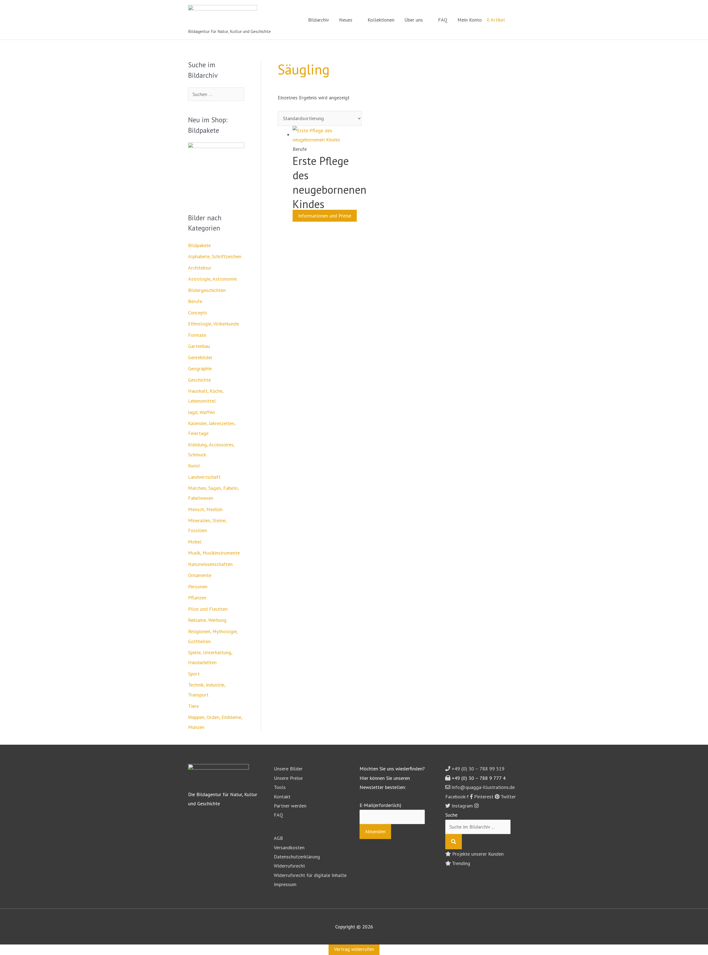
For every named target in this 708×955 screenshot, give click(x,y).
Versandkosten (289, 847)
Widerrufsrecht (289, 866)
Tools (280, 787)
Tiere (193, 706)
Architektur (199, 268)
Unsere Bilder (288, 768)
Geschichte (199, 380)
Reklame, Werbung (207, 620)
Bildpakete (199, 245)
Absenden (375, 831)
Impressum (285, 884)
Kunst (194, 465)
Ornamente (199, 575)
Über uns (413, 20)
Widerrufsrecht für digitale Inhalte (310, 875)
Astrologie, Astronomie (212, 279)
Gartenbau (199, 346)
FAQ (442, 20)
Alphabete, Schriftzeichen (214, 256)
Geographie (200, 368)
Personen (197, 586)
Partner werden (290, 806)
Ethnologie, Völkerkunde (213, 323)
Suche (451, 815)
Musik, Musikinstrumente (214, 553)
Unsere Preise (288, 778)
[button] (512, 20)
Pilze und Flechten (208, 609)
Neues (345, 20)
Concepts (197, 312)
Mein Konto (469, 20)
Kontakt (282, 796)
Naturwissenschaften (210, 564)
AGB (278, 838)
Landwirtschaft (204, 477)
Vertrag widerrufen (354, 949)
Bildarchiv (318, 20)
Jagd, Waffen (201, 412)
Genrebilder (200, 357)
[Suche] (453, 841)
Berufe (195, 301)
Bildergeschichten (207, 290)
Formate (197, 335)
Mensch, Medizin (205, 509)
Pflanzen (197, 597)
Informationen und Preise (324, 216)
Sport (194, 674)
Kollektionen (381, 20)
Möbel (195, 542)
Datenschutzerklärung (297, 856)
